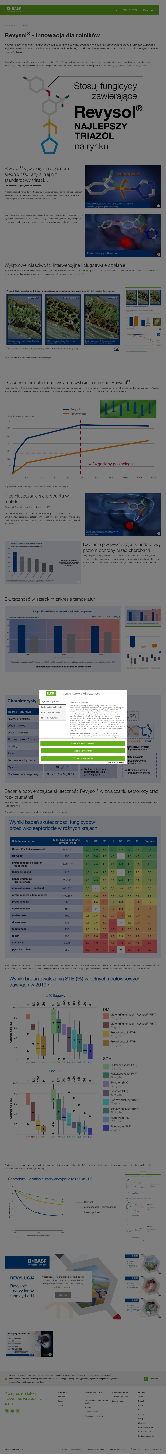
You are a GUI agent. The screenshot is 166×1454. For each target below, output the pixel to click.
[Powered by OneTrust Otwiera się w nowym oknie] (117, 763)
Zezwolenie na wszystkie (83, 758)
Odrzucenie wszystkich (83, 751)
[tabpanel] (98, 723)
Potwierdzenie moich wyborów (83, 743)
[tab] (52, 701)
